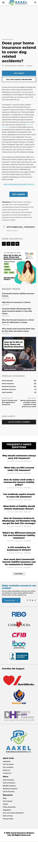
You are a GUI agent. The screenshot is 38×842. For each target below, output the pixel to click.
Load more (18, 573)
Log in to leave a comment (19, 422)
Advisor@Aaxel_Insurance (14, 65)
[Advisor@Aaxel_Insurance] (3, 66)
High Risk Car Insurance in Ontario (16, 302)
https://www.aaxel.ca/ (12, 230)
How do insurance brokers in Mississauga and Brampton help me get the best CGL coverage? (19, 520)
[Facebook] (4, 244)
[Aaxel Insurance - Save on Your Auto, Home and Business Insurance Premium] (19, 2)
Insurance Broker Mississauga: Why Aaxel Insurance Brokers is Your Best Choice (17, 311)
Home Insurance (7, 39)
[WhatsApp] (13, 244)
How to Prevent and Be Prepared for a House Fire (9, 402)
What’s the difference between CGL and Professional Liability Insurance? (19, 535)
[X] (8, 244)
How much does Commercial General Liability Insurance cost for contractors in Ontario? (19, 562)
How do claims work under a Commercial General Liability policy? (19, 482)
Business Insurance (15, 461)
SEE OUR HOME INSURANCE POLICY (19, 184)
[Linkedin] (17, 244)
